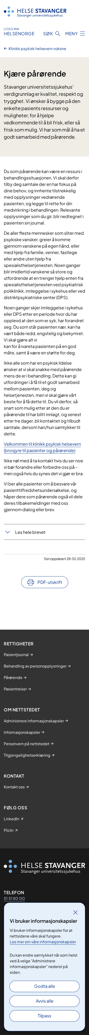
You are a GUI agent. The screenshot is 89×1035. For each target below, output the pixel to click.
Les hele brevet (30, 532)
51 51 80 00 (14, 898)
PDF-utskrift (49, 582)
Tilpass (44, 1015)
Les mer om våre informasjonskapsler (43, 941)
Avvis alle (44, 1001)
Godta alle (44, 986)
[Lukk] (75, 912)
